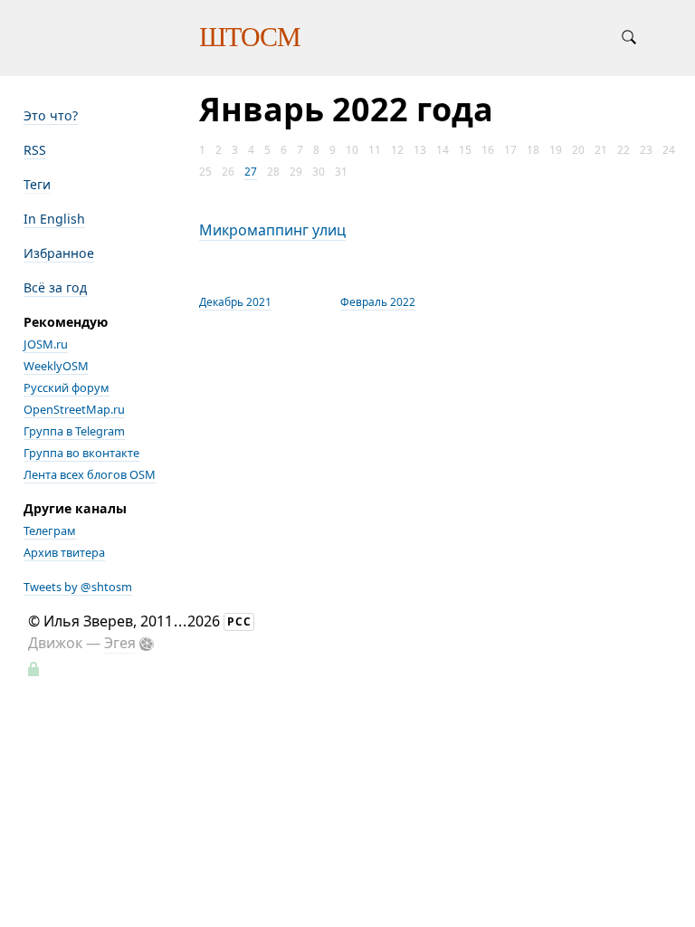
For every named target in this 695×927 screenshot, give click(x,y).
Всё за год (55, 287)
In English (54, 218)
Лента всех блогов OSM (90, 474)
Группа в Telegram (74, 431)
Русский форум (66, 387)
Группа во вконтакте (81, 452)
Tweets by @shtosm (78, 586)
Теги (37, 184)
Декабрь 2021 (235, 302)
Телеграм (50, 530)
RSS (35, 149)
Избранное (59, 253)
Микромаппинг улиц (272, 230)
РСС (239, 621)
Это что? (51, 115)
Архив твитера (64, 552)
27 (250, 171)
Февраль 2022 (377, 302)
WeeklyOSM (56, 366)
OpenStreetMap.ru (74, 409)
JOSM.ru (46, 344)
